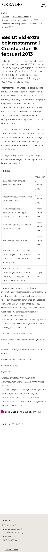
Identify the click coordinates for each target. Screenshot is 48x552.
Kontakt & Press (11, 549)
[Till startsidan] (12, 4)
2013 (36, 20)
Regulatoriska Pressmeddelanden (16, 20)
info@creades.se (9, 536)
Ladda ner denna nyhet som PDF (23, 412)
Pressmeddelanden (21, 16)
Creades (5, 16)
